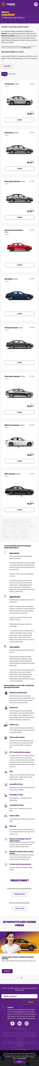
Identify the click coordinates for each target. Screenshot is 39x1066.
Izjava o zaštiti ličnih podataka (18, 1042)
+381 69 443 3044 (19, 908)
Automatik (6, 521)
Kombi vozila (13, 526)
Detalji (32, 83)
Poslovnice (7, 66)
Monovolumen (7, 537)
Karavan (24, 537)
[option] (19, 98)
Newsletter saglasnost (7, 1043)
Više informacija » (22, 1058)
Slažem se (19, 1062)
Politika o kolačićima (30, 1042)
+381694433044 (18, 1034)
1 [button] (18, 447)
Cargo (16, 537)
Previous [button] (1, 951)
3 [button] (21, 496)
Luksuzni (23, 531)
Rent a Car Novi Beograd (28, 1043)
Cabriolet (14, 531)
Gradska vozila (17, 521)
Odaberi (19, 120)
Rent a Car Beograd (17, 1043)
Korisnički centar (19, 894)
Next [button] (37, 951)
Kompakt (30, 526)
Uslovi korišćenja (7, 1042)
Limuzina (27, 521)
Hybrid (5, 531)
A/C (22, 526)
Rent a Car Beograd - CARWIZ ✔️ (8, 4)
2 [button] (20, 447)
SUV (5, 526)
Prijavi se (30, 1002)
